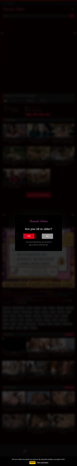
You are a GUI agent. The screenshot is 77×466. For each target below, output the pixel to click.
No (47, 236)
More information (42, 462)
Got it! (32, 462)
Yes (28, 236)
